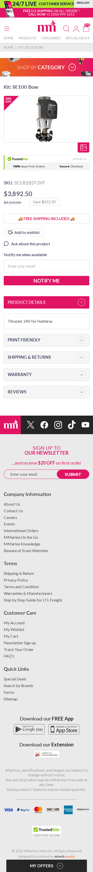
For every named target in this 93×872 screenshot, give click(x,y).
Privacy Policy (16, 580)
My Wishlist (14, 629)
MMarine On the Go (21, 537)
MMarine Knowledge (22, 543)
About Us (12, 504)
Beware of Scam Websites (26, 550)
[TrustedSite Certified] (47, 832)
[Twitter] (27, 425)
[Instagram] (55, 425)
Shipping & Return (19, 573)
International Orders (21, 530)
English (83, 2)
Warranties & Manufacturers (28, 593)
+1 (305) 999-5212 (60, 14)
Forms (9, 692)
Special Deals (15, 678)
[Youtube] (82, 425)
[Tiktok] (69, 425)
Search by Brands (18, 685)
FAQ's (9, 655)
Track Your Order (19, 649)
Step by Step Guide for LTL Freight (33, 600)
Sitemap (11, 698)
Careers (10, 517)
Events (9, 523)
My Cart (11, 636)
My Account (14, 622)
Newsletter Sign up (20, 642)
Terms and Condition (21, 586)
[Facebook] (41, 425)
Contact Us (13, 510)
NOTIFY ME (46, 281)
